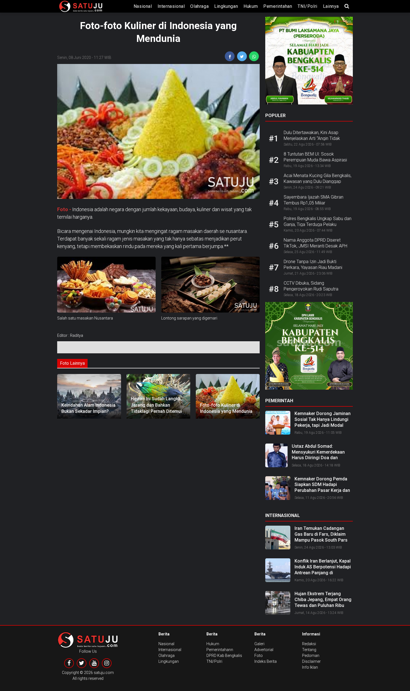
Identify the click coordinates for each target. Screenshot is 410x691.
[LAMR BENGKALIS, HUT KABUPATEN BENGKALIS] (309, 347)
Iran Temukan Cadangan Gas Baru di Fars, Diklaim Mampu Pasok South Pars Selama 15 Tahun (321, 537)
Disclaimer (311, 661)
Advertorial (263, 649)
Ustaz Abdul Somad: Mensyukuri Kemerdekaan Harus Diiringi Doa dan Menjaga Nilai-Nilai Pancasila (321, 455)
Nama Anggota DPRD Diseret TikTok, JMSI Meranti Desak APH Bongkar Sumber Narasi (315, 245)
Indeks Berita (265, 661)
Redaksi (309, 644)
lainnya (331, 6)
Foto (258, 655)
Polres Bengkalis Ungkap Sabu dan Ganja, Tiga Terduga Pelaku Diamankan (317, 224)
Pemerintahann (219, 649)
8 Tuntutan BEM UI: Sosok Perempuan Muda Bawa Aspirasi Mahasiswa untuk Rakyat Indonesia (318, 159)
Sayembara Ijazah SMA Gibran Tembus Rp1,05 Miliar (313, 200)
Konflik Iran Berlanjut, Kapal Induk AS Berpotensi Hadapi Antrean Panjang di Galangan (323, 569)
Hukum (250, 6)
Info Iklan (310, 667)
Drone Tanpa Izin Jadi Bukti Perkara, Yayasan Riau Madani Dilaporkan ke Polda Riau (313, 267)
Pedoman (310, 655)
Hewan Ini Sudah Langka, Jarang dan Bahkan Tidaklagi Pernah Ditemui (156, 405)
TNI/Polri (307, 6)
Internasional (171, 6)
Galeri (259, 644)
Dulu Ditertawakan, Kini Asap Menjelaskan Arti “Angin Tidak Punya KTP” (312, 138)
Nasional (143, 6)
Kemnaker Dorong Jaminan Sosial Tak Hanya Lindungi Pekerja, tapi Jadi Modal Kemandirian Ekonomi (323, 422)
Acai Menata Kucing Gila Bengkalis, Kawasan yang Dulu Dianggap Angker (317, 181)
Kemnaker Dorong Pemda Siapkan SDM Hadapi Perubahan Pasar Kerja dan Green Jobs (322, 487)
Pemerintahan (277, 6)
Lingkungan (226, 6)
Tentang (309, 649)
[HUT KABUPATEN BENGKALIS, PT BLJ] (309, 62)
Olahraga (199, 6)
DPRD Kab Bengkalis (224, 655)
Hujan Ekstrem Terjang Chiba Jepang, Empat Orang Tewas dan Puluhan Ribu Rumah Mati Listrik (323, 602)
